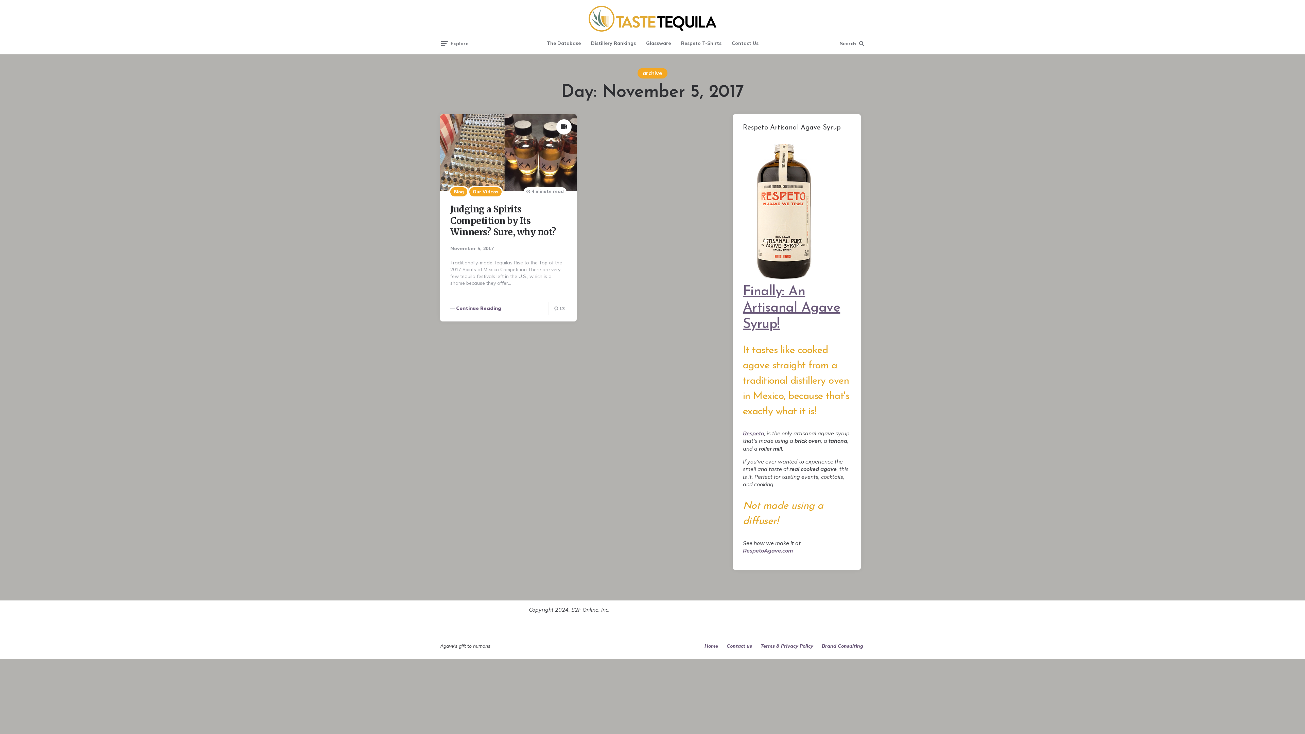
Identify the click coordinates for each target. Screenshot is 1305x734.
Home (711, 646)
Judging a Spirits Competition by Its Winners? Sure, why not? (503, 221)
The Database (564, 43)
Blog (459, 191)
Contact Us (745, 43)
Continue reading (478, 308)
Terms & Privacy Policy (787, 646)
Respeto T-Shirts (701, 43)
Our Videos (485, 191)
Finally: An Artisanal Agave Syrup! (791, 308)
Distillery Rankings (613, 43)
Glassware (658, 43)
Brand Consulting (842, 646)
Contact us (739, 646)
